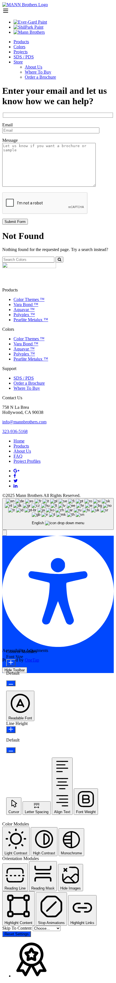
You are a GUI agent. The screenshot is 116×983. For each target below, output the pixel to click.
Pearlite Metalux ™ (31, 319)
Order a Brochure (40, 77)
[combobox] (58, 514)
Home (19, 441)
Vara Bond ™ (26, 304)
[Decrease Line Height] (10, 750)
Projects (21, 51)
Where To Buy (38, 72)
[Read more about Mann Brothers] (29, 32)
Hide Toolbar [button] (15, 670)
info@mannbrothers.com (24, 421)
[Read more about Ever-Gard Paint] (30, 22)
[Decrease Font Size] (10, 683)
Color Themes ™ (29, 299)
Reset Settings (17, 934)
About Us (33, 67)
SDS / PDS (24, 56)
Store (18, 62)
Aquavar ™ (24, 309)
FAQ (18, 456)
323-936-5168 (15, 431)
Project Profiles (27, 461)
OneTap (32, 660)
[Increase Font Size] (10, 662)
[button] (4, 533)
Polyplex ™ (24, 314)
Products (21, 41)
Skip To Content (17, 928)
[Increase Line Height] (10, 729)
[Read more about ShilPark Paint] (28, 27)
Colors (19, 46)
